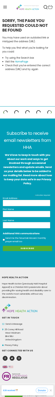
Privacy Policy (11, 345)
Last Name (8, 220)
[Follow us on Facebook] (5, 358)
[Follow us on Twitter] (12, 358)
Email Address (11, 198)
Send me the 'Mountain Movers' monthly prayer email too (25, 240)
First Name (8, 209)
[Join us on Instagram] (18, 358)
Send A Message (14, 323)
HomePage (21, 61)
